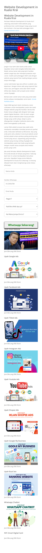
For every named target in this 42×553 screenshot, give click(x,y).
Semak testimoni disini (11, 30)
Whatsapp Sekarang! (21, 225)
